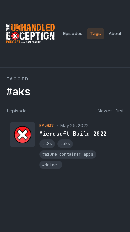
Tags (95, 33)
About (115, 33)
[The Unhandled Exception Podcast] (30, 33)
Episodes (73, 33)
